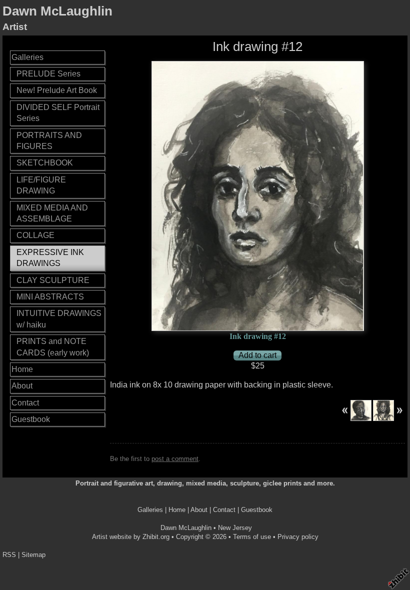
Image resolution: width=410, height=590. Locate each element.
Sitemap (34, 554)
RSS (9, 554)
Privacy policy (298, 536)
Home (22, 369)
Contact (25, 402)
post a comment (175, 458)
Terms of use (252, 536)
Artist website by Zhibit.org (131, 536)
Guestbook (31, 419)
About (22, 386)
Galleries (28, 57)
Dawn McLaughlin (57, 11)
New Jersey (235, 528)
